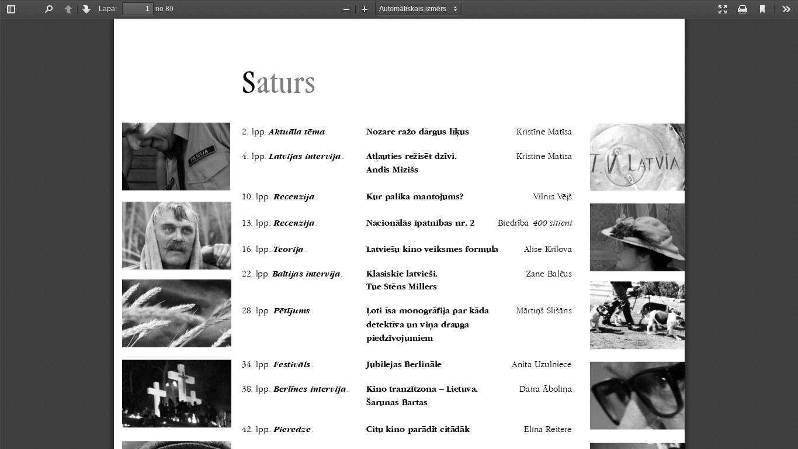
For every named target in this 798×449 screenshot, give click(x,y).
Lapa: (108, 9)
